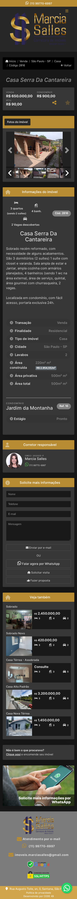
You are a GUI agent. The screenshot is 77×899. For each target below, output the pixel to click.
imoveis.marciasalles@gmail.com (42, 855)
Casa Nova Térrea (18, 713)
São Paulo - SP (40, 61)
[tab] (17, 122)
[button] (11, 150)
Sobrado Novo (15, 633)
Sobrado (11, 606)
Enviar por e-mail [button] (39, 547)
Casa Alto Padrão (17, 686)
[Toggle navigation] (67, 11)
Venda (24, 61)
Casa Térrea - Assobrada (22, 660)
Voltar (67, 65)
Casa (57, 61)
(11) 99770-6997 (41, 3)
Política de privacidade (38, 892)
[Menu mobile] (38, 29)
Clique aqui (13, 754)
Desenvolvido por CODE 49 (38, 896)
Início (12, 61)
